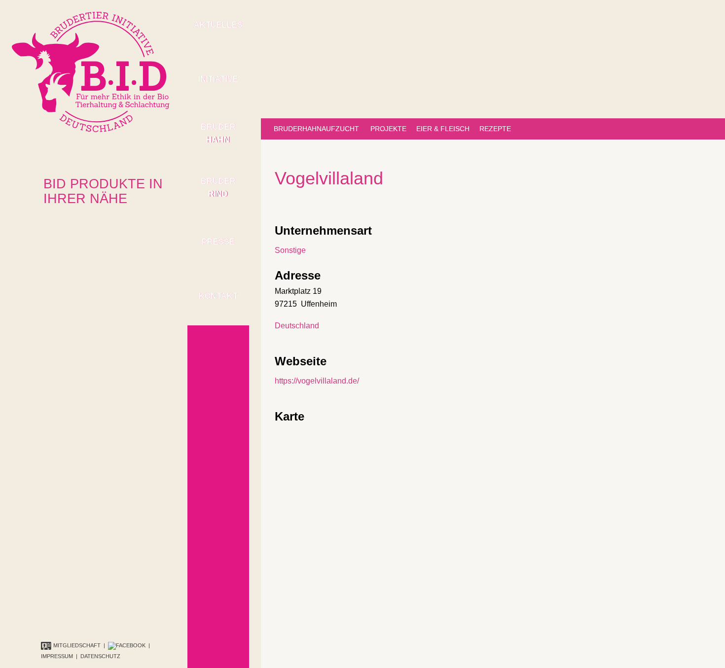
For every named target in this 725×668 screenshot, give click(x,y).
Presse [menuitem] (218, 242)
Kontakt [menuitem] (218, 296)
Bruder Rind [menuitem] (218, 187)
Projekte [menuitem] (388, 129)
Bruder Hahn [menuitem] (218, 133)
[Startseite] (90, 71)
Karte (289, 416)
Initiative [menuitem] (218, 79)
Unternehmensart (323, 230)
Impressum (57, 656)
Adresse (298, 275)
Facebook (130, 645)
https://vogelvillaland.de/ (317, 381)
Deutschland (297, 325)
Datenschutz (100, 656)
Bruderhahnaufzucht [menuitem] (316, 129)
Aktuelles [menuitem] (218, 25)
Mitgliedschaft (77, 645)
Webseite (300, 361)
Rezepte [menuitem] (495, 129)
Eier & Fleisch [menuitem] (443, 129)
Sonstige (290, 250)
